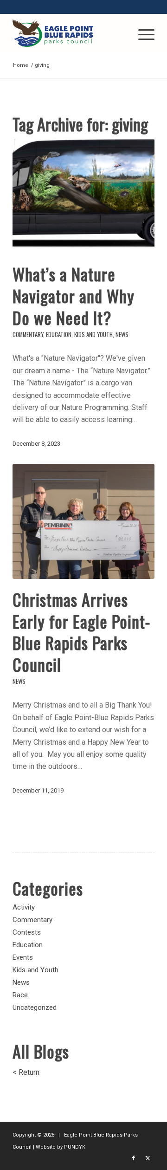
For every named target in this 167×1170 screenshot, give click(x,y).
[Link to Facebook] (134, 1158)
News (122, 334)
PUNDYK (74, 1147)
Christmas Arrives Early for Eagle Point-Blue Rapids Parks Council (81, 631)
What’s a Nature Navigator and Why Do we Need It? (74, 295)
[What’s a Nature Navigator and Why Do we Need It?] (83, 196)
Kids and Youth (93, 334)
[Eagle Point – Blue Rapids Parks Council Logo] (69, 33)
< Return (26, 1072)
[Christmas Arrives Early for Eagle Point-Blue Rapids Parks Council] (83, 521)
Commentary (28, 334)
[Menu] (141, 33)
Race (20, 995)
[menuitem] (141, 33)
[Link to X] (147, 1158)
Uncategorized (35, 1007)
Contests (27, 932)
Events (23, 957)
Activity (24, 907)
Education (58, 334)
